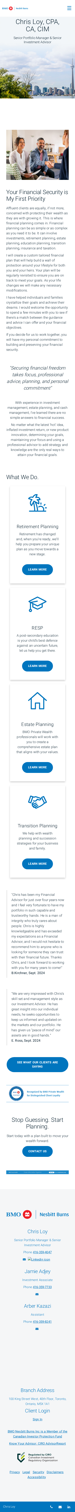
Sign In (37, 1419)
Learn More (37, 569)
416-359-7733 (42, 1287)
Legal (26, 1472)
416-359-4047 (42, 1252)
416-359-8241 (42, 1321)
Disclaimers (55, 1472)
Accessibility (37, 1477)
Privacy (15, 1472)
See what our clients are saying (37, 1064)
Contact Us (37, 1151)
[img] (37, 49)
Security (38, 1472)
